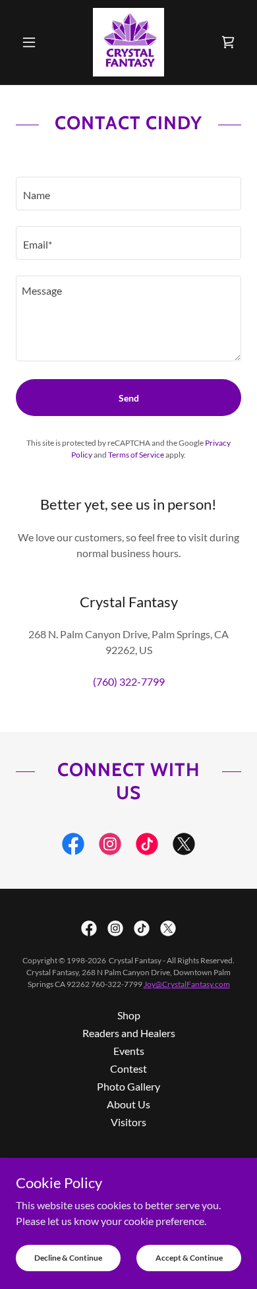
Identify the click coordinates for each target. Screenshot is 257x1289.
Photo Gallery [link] (128, 1086)
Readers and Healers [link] (128, 1033)
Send (129, 398)
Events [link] (128, 1050)
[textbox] (128, 193)
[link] (128, 42)
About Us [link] (128, 1104)
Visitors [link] (128, 1122)
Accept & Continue (189, 1258)
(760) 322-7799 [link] (129, 681)
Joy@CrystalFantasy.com (187, 984)
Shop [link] (128, 1015)
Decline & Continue (68, 1258)
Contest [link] (128, 1068)
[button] (32, 42)
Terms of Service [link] (136, 455)
